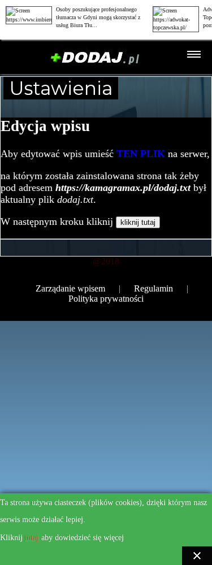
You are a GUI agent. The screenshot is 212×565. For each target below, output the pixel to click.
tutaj (32, 537)
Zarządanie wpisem (70, 288)
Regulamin (153, 288)
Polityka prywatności (106, 298)
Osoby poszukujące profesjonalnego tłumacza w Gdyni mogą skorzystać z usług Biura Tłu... (98, 17)
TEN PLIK (140, 153)
